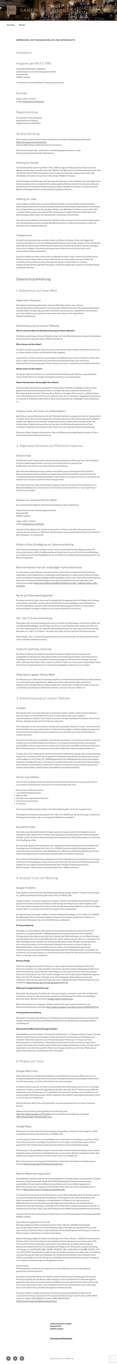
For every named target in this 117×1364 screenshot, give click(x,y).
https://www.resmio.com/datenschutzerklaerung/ (44, 1189)
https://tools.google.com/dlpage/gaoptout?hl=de (47, 982)
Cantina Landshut (44, 10)
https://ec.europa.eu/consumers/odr (31, 142)
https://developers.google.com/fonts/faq (33, 1114)
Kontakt (22, 25)
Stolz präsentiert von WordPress (62, 1358)
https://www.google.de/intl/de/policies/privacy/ (43, 1164)
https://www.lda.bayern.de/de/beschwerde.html (36, 1301)
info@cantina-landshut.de (33, 102)
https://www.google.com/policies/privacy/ (34, 1117)
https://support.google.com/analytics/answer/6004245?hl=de (72, 1007)
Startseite (11, 25)
